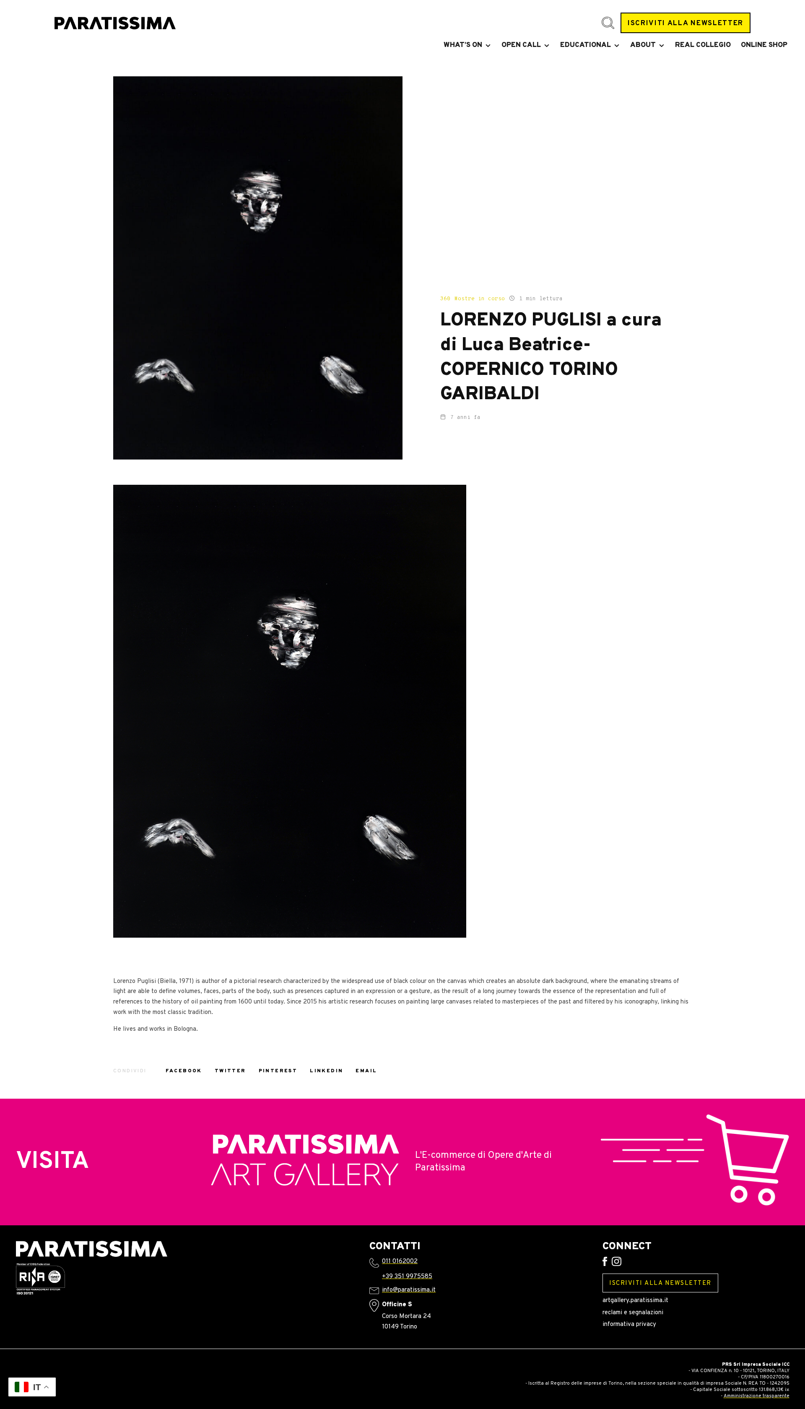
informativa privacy (629, 1324)
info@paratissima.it (409, 1290)
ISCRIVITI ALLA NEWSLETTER (685, 23)
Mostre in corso (479, 299)
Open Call (521, 45)
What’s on (463, 45)
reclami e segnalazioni (632, 1313)
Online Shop (764, 45)
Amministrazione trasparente (756, 1396)
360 (445, 299)
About (643, 45)
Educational (585, 45)
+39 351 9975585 (407, 1277)
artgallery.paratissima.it (635, 1301)
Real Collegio (703, 45)
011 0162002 (400, 1262)
